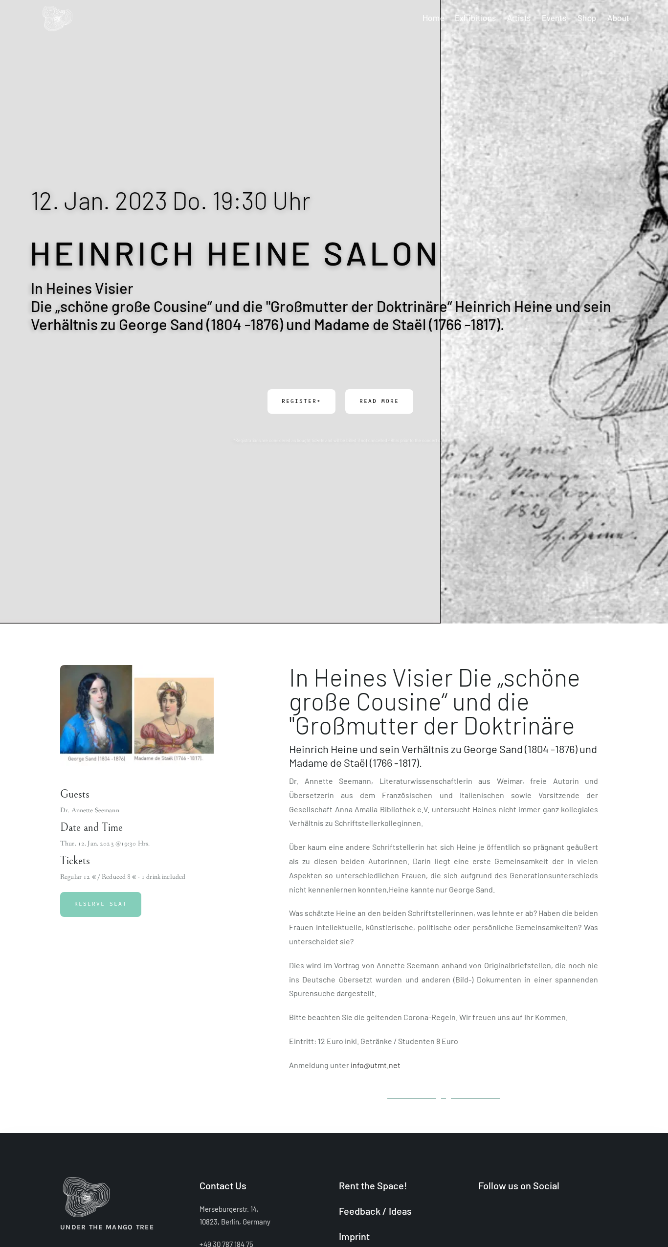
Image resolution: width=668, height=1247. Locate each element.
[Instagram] (499, 1211)
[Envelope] (516, 1211)
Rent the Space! (373, 1185)
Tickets (75, 860)
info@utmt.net (376, 1064)
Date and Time (91, 827)
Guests (74, 794)
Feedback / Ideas (375, 1211)
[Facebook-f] (482, 1211)
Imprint (354, 1236)
